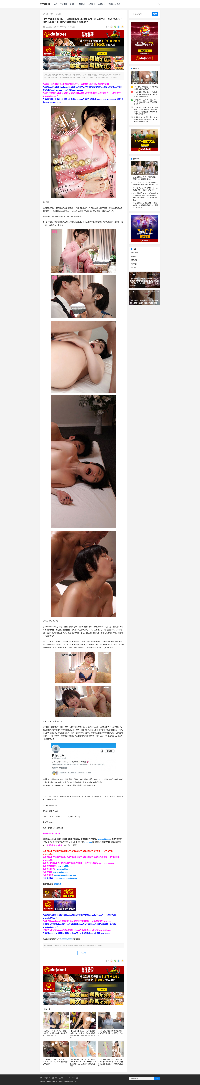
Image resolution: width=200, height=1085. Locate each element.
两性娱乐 (101, 4)
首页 (55, 4)
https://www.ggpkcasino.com (65, 878)
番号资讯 (73, 4)
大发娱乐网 (45, 4)
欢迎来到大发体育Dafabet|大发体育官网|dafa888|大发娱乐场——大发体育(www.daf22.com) (77, 930)
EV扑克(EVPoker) (53, 833)
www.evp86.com (103, 839)
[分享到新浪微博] (111, 26)
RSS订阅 (75, 1078)
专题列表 (47, 1078)
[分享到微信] (115, 26)
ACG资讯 (92, 4)
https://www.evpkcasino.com (65, 875)
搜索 (155, 14)
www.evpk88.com (65, 866)
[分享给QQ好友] (118, 26)
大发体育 (57, 884)
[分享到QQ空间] (122, 26)
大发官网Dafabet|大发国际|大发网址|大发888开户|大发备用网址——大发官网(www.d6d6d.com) (78, 933)
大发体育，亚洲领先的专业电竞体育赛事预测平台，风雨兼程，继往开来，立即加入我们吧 (76, 84)
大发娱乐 (49, 27)
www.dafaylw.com (66, 939)
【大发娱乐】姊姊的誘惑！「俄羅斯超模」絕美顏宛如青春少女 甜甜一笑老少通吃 (145, 205)
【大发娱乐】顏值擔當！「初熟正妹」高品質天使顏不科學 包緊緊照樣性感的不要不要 (145, 94)
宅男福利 (63, 4)
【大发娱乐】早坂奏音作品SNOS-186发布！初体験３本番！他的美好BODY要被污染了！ (55, 1033)
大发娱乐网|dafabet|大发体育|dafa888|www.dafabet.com (60, 1081)
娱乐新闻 (82, 4)
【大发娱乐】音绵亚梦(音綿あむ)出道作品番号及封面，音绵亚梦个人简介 (110, 1033)
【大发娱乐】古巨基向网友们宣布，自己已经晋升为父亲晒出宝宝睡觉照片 (145, 102)
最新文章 (54, 1078)
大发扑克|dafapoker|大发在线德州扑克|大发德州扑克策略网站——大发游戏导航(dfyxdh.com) (77, 921)
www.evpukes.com (60, 872)
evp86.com (88, 842)
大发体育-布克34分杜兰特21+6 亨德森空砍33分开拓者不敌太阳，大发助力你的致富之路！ (145, 119)
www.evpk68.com (62, 869)
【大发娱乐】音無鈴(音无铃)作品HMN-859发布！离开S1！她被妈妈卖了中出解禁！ (55, 1062)
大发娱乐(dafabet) (114, 4)
